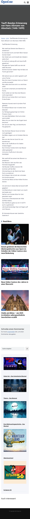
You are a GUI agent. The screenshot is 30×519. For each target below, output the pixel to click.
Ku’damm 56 (7, 490)
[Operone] (7, 2)
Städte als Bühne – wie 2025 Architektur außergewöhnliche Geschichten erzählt (13, 315)
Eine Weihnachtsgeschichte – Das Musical (14, 425)
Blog (3, 243)
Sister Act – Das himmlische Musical (15, 376)
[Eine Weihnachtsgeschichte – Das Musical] (15, 409)
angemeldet (11, 332)
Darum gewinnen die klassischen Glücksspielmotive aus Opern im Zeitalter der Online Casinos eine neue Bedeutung (14, 250)
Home (3, 38)
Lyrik (7, 38)
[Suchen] (27, 349)
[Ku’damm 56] (15, 472)
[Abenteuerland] (15, 440)
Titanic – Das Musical (10, 398)
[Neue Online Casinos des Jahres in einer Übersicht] (15, 269)
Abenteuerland (8, 458)
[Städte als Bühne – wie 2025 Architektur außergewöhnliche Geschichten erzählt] (15, 300)
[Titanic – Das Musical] (15, 385)
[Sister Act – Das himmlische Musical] (15, 363)
